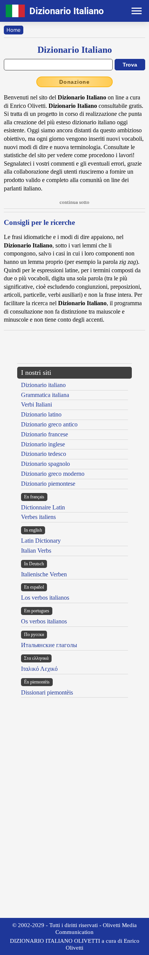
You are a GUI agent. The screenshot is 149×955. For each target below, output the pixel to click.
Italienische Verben (44, 574)
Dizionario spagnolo (45, 463)
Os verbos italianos (44, 621)
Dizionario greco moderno (52, 473)
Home (13, 30)
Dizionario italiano (43, 385)
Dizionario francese (44, 434)
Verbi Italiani (36, 404)
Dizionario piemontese (48, 483)
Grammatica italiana (45, 395)
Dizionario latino (41, 414)
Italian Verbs (36, 550)
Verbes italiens (38, 517)
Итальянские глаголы (49, 645)
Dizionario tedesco (43, 454)
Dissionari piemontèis (47, 692)
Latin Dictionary (41, 540)
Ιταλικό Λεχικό (39, 668)
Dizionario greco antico (49, 424)
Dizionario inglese (43, 444)
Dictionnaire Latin (43, 507)
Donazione (74, 82)
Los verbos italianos (45, 597)
